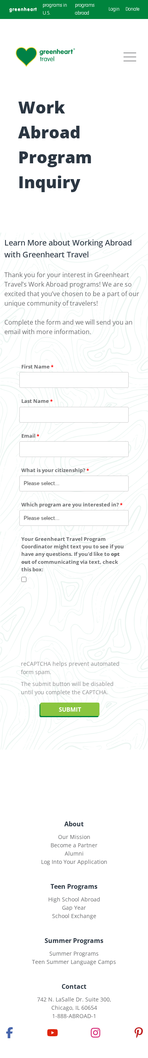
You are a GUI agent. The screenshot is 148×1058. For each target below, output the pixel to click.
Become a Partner (74, 845)
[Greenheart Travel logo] (45, 57)
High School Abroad (74, 899)
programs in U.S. (55, 9)
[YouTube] (52, 1032)
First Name (35, 366)
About (74, 824)
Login (114, 9)
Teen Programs (74, 886)
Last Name (35, 400)
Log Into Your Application (74, 861)
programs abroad (84, 9)
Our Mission (74, 837)
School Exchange (74, 916)
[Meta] (9, 1032)
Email (28, 435)
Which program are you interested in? (70, 504)
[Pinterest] (138, 1032)
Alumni (74, 853)
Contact (74, 986)
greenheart (23, 9)
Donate (132, 9)
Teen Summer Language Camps (74, 961)
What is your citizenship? (53, 470)
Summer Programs (74, 940)
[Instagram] (95, 1032)
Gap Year (74, 907)
